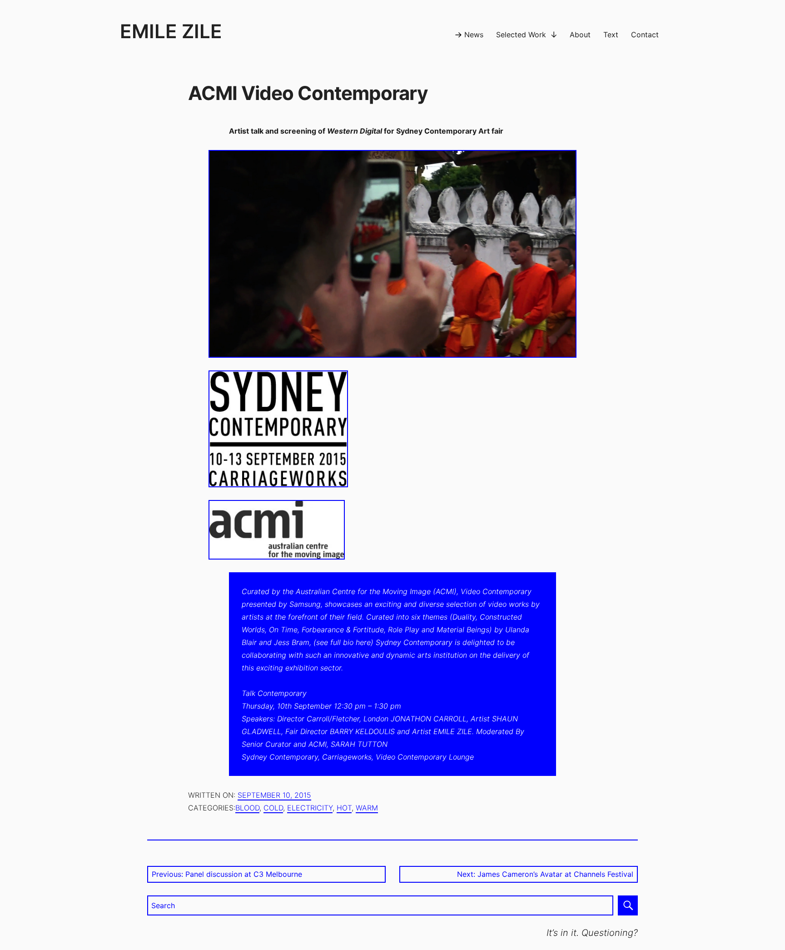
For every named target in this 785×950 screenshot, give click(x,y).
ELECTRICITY (310, 807)
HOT (344, 807)
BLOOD (247, 807)
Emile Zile (171, 31)
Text (610, 34)
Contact (645, 34)
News (473, 34)
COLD (273, 807)
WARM (367, 807)
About (580, 34)
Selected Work (521, 34)
